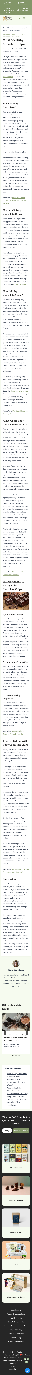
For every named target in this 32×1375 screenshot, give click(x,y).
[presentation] (16, 1022)
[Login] (19, 18)
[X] (28, 1359)
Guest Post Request (16, 1341)
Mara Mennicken (9, 49)
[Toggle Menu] (28, 18)
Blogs (23, 34)
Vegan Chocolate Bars (16, 1314)
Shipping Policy (16, 1330)
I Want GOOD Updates (21, 1130)
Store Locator (16, 1310)
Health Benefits (16, 1318)
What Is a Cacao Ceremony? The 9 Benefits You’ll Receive (15, 200)
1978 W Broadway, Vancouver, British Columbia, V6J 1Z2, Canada (13, 1360)
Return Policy (16, 1337)
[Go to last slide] (5, 1033)
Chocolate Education (11, 34)
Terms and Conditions (16, 1334)
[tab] (12, 1055)
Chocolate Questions (11, 36)
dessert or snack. (19, 284)
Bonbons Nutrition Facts (13, 1326)
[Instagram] (26, 1362)
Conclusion (11, 1105)
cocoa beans (8, 77)
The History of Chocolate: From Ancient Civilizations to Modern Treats (15, 1037)
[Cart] (24, 18)
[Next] (27, 1033)
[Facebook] (25, 1359)
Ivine (7, 1044)
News (26, 1326)
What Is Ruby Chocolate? (17, 1074)
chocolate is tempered (19, 391)
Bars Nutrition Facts (16, 1322)
